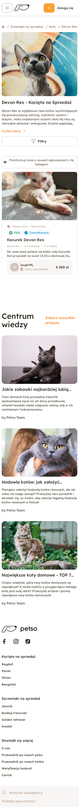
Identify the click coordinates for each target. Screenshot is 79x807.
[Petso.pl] (21, 8)
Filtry (42, 141)
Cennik (7, 775)
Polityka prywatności (19, 801)
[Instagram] (16, 641)
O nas (6, 748)
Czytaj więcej (11, 131)
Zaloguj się (65, 8)
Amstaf (7, 726)
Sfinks (6, 678)
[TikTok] (27, 641)
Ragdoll (7, 664)
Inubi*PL (26, 265)
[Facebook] (4, 641)
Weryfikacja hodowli (17, 768)
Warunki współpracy (26, 793)
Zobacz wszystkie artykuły (60, 320)
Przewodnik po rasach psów (22, 755)
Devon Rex (13, 246)
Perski (6, 671)
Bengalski (9, 684)
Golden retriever (13, 720)
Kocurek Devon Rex (25, 239)
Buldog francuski (14, 713)
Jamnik (7, 706)
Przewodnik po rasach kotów (23, 762)
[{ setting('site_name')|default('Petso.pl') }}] (19, 629)
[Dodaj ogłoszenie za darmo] (49, 8)
